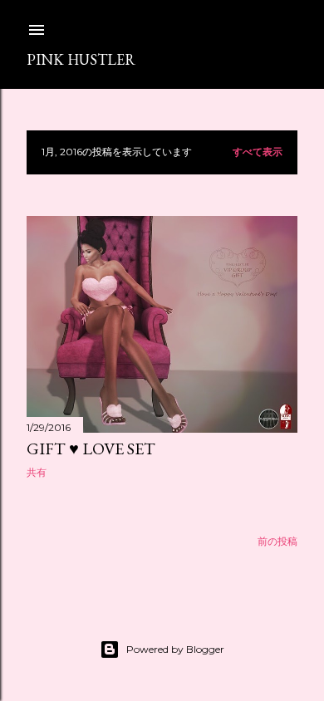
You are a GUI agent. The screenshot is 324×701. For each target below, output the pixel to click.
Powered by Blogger (175, 649)
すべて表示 (257, 151)
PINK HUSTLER (81, 59)
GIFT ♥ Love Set (91, 448)
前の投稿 (277, 541)
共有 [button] (37, 472)
